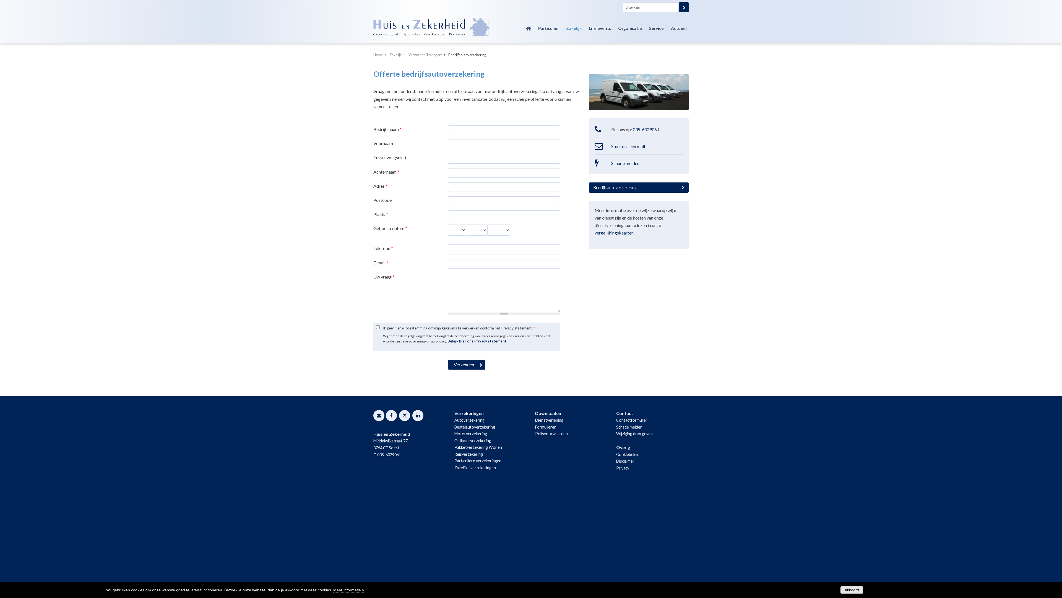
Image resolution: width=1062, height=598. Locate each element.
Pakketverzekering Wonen (478, 447)
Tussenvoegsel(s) (389, 157)
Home (378, 55)
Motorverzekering (470, 433)
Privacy (622, 468)
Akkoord (852, 590)
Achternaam (386, 171)
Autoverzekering (469, 420)
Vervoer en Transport (425, 55)
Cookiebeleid (627, 454)
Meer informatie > (348, 590)
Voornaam (383, 143)
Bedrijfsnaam (387, 129)
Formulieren (545, 427)
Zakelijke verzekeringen (475, 467)
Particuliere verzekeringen (477, 460)
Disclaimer (625, 461)
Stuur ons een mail (628, 146)
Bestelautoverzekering (474, 427)
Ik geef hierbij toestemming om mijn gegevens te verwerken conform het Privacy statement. (459, 328)
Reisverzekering (468, 454)
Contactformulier (631, 420)
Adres (380, 186)
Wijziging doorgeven (634, 433)
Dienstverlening (549, 420)
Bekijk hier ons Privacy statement (476, 341)
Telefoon (383, 248)
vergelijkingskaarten (614, 232)
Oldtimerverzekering (472, 440)
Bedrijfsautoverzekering (615, 187)
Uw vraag (383, 276)
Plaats (380, 214)
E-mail (380, 262)
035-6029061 (646, 129)
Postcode (382, 200)
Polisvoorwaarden (551, 433)
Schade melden (625, 163)
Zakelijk (395, 55)
